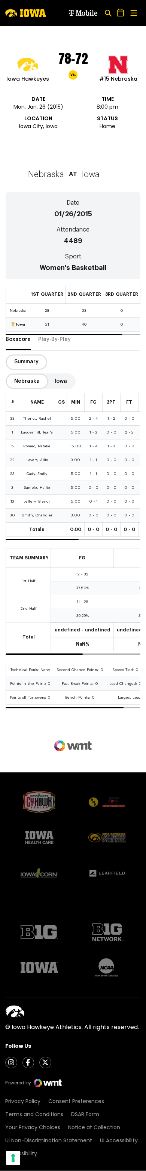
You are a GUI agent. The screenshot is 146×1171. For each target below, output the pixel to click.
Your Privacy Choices (32, 1127)
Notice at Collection (94, 1127)
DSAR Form (85, 1114)
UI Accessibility (119, 1140)
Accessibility (21, 1153)
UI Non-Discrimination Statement (48, 1140)
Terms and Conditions (34, 1114)
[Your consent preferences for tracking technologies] (13, 1158)
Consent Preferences (76, 1101)
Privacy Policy (22, 1101)
